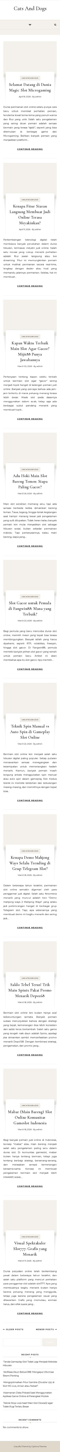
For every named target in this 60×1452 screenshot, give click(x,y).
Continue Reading (30, 149)
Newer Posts (45, 1329)
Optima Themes (38, 1446)
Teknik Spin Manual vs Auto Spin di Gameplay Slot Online (30, 732)
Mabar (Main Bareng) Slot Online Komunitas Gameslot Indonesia (30, 1117)
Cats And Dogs (30, 8)
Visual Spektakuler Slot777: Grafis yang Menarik (30, 1249)
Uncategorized (30, 78)
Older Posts (14, 1329)
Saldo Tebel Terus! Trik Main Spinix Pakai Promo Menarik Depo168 (30, 990)
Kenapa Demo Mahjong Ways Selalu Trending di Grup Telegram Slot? (30, 863)
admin (38, 96)
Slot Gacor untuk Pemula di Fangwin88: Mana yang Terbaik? (30, 608)
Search (49, 1342)
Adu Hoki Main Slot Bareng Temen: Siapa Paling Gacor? (30, 481)
